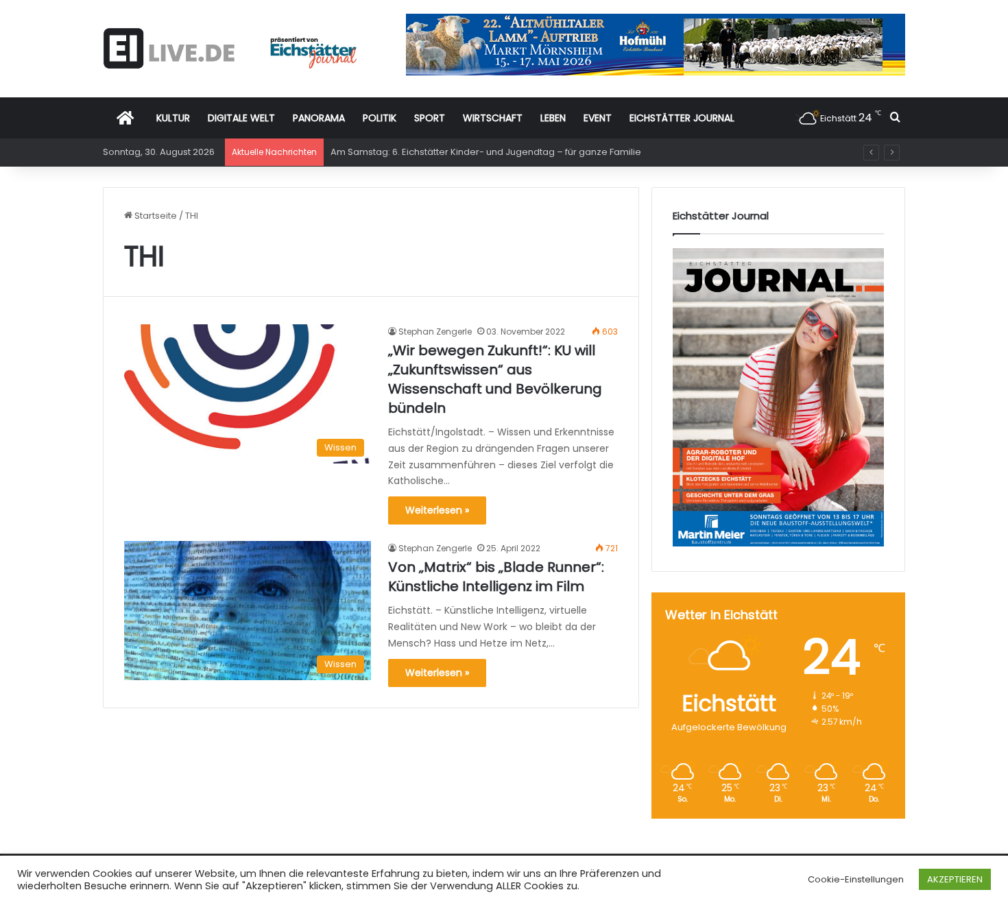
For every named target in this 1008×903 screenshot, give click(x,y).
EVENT (598, 118)
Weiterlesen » (437, 510)
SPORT (429, 118)
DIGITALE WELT (241, 118)
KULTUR (173, 118)
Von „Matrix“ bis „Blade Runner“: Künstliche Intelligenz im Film (496, 576)
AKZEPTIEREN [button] (955, 879)
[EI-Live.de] (230, 48)
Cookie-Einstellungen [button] (856, 879)
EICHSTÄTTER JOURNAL (681, 118)
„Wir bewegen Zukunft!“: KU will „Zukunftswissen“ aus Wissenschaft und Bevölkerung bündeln (495, 379)
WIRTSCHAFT (493, 118)
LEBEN (553, 118)
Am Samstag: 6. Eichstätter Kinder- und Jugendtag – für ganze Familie (486, 151)
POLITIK (379, 118)
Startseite (154, 215)
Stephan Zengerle (435, 331)
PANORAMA (319, 118)
